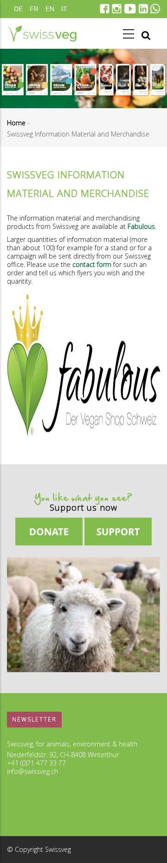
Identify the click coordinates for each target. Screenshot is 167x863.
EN (49, 9)
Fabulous (141, 226)
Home (16, 122)
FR (34, 9)
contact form (91, 264)
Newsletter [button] (34, 719)
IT (64, 9)
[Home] (42, 33)
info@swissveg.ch (32, 771)
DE (18, 9)
